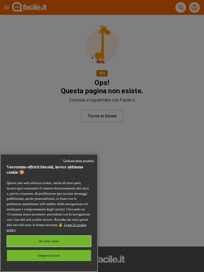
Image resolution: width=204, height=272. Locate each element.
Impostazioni (49, 255)
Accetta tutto (49, 241)
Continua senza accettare (78, 160)
